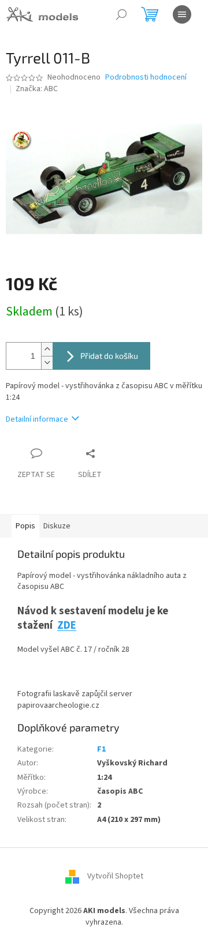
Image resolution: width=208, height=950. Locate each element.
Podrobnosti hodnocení (146, 77)
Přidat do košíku (109, 356)
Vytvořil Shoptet (115, 877)
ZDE (66, 625)
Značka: (37, 89)
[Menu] (182, 14)
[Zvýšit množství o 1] (47, 349)
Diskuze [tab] (56, 526)
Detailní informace (37, 419)
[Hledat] (121, 14)
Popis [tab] (25, 526)
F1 (101, 749)
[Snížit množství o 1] (47, 362)
